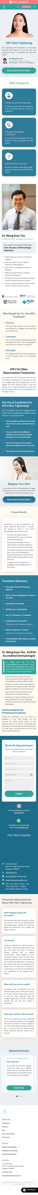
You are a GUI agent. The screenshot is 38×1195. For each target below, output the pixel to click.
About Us (5, 1126)
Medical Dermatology (9, 1147)
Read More (19, 1088)
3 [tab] (21, 1096)
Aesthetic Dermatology (10, 1150)
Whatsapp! (24, 827)
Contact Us (6, 1137)
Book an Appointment (19, 70)
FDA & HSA (28, 167)
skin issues (22, 140)
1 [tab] (17, 1096)
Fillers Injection (13, 1062)
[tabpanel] (19, 1073)
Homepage (5, 1123)
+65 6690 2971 (11, 873)
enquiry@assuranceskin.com (16, 880)
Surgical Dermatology (9, 1154)
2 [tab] (19, 1096)
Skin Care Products (8, 1133)
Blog (3, 1130)
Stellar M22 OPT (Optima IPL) (18, 382)
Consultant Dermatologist (19, 61)
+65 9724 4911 (11, 876)
